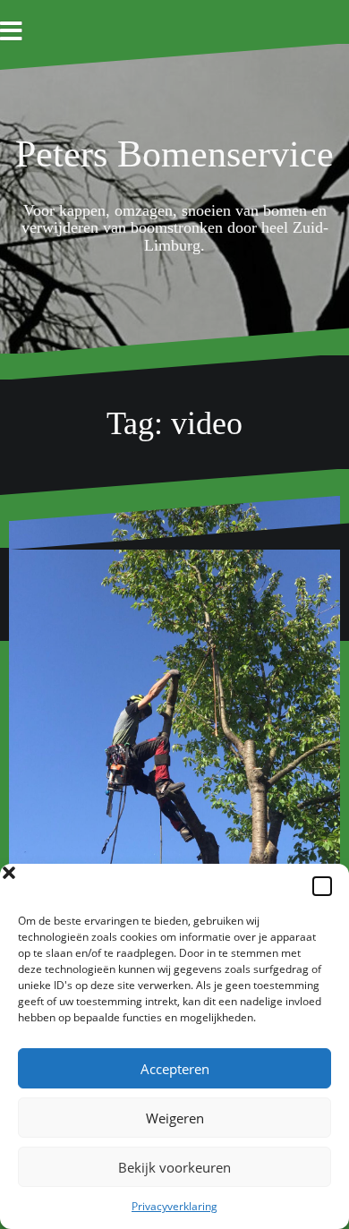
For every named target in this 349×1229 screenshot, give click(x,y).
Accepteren (174, 1069)
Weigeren (175, 1118)
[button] (322, 886)
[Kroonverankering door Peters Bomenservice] (174, 716)
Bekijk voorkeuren (174, 1167)
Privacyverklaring (174, 1206)
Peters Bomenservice (174, 154)
